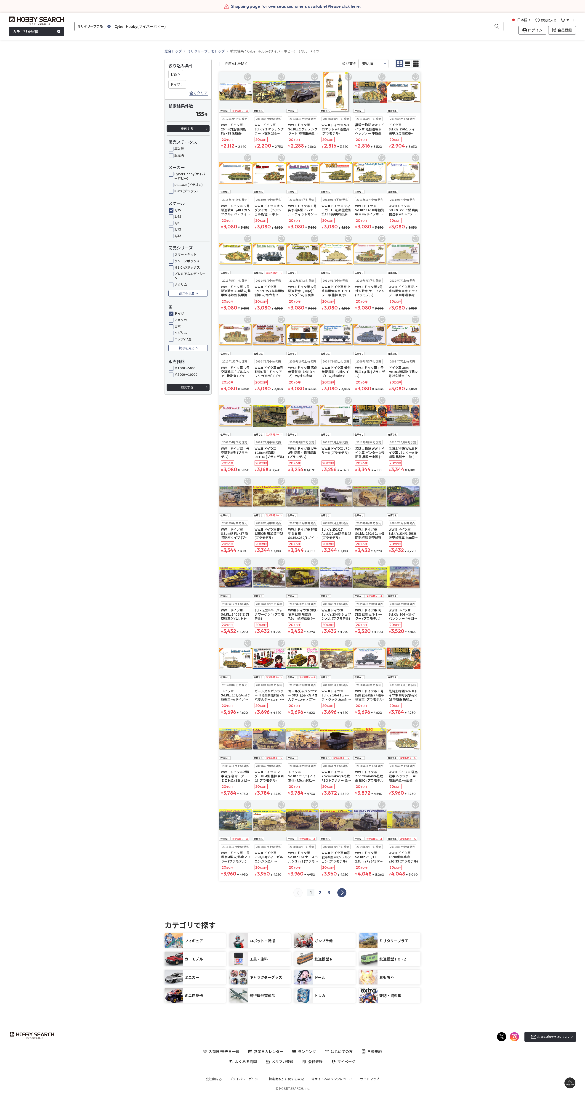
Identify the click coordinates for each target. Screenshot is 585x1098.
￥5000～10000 (185, 374)
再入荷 (179, 149)
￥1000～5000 (184, 368)
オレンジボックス (187, 267)
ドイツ (175, 84)
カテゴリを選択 (25, 31)
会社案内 (212, 1079)
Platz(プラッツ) (186, 191)
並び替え (349, 63)
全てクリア (198, 92)
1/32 (177, 235)
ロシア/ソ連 (182, 339)
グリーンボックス (187, 261)
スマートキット (185, 254)
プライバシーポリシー (245, 1079)
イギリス (180, 333)
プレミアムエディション (190, 276)
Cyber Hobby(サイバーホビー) (189, 176)
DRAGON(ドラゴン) (188, 185)
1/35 (173, 74)
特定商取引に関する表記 (286, 1079)
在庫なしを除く (236, 63)
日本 (177, 326)
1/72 (177, 229)
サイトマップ (369, 1079)
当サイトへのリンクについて (332, 1079)
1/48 (177, 216)
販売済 (179, 155)
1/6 (176, 223)
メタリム (180, 284)
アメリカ (180, 320)
